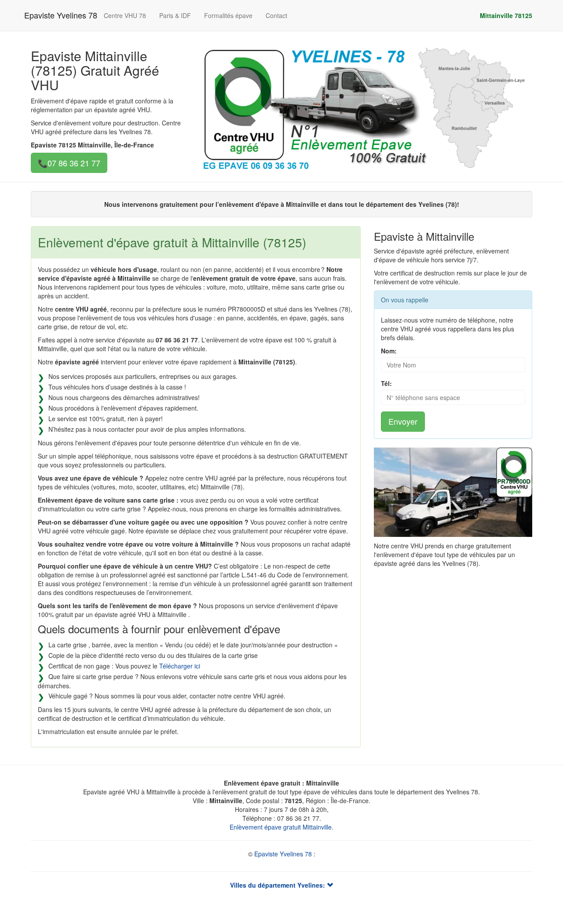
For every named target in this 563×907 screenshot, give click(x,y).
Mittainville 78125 (506, 15)
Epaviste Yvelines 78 (60, 15)
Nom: (389, 350)
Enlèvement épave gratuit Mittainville (281, 827)
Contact (276, 15)
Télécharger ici (179, 665)
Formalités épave (228, 15)
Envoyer (402, 421)
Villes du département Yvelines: (278, 885)
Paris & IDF (175, 15)
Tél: (386, 383)
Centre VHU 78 (125, 15)
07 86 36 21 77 (74, 163)
